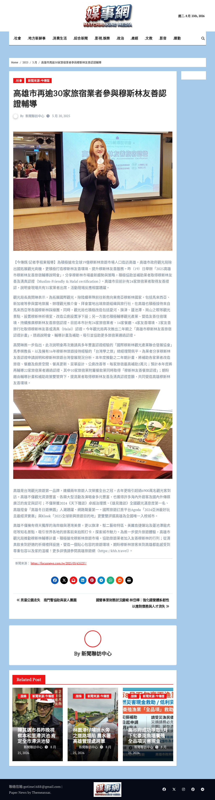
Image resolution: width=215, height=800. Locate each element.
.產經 (134, 38)
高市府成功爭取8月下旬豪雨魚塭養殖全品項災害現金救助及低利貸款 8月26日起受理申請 (148, 741)
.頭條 (23, 696)
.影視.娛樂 (102, 38)
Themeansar (41, 792)
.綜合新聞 (80, 38)
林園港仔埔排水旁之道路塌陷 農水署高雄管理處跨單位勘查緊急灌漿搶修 (92, 738)
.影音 (163, 38)
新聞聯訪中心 (34, 116)
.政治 (120, 38)
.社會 (17, 38)
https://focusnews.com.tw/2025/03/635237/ (59, 563)
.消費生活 (59, 38)
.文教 (149, 38)
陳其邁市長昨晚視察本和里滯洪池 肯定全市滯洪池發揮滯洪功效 (37, 738)
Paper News (18, 792)
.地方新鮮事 (37, 38)
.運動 (177, 38)
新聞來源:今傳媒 (39, 80)
